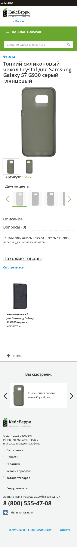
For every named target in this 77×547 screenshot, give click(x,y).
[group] (19, 199)
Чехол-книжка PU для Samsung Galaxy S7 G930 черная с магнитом (20, 320)
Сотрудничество (17, 488)
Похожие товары (22, 258)
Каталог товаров (26, 32)
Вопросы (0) (14, 227)
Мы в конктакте (21, 512)
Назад (10, 57)
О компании (15, 450)
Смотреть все (13, 267)
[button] (7, 199)
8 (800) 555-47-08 (27, 503)
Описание (12, 218)
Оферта (65, 530)
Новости (12, 457)
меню (8, 3)
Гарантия (13, 464)
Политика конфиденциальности (30, 530)
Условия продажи (18, 471)
